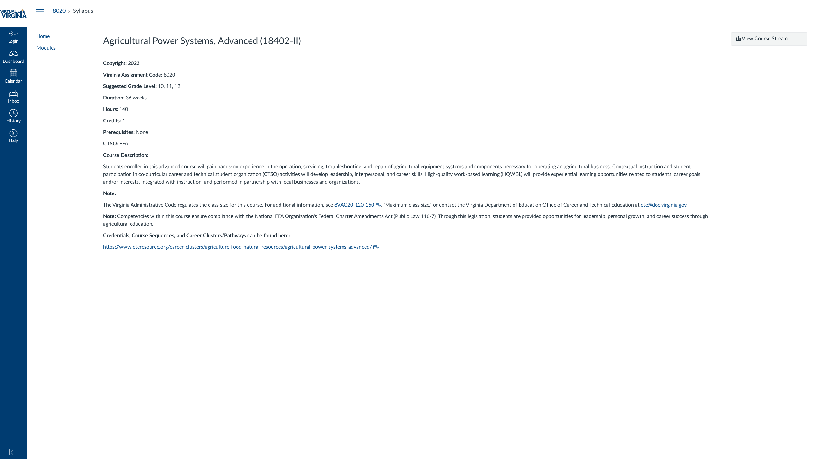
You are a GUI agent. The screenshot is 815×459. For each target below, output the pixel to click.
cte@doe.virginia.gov (663, 205)
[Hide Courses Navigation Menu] (40, 11)
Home (43, 36)
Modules (46, 48)
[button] (13, 117)
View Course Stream (764, 38)
